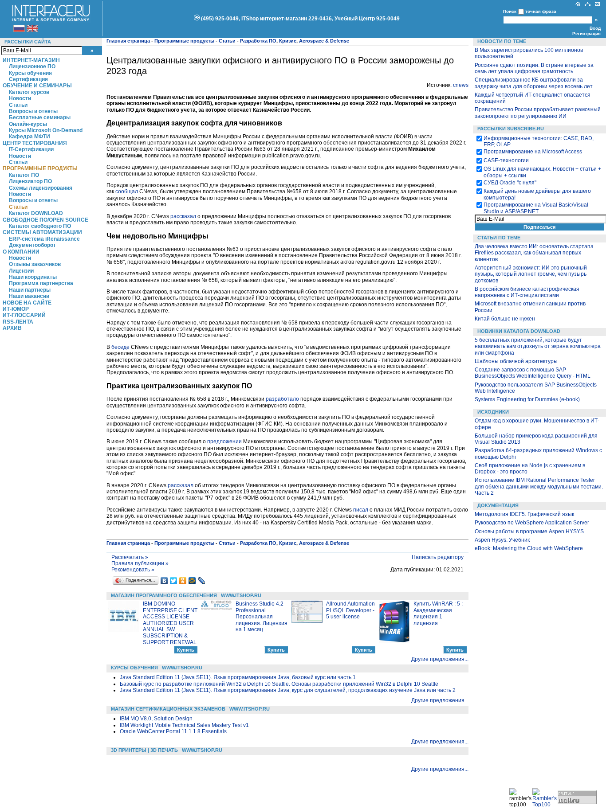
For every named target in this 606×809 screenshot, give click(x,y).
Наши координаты (33, 277)
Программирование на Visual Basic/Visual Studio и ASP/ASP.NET (536, 208)
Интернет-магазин (31, 60)
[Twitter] (173, 580)
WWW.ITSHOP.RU (241, 595)
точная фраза (540, 11)
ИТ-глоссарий (24, 315)
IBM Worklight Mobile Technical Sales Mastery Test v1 (184, 725)
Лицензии (21, 271)
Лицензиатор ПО (30, 181)
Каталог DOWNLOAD (36, 213)
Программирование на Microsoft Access (533, 152)
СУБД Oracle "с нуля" (510, 183)
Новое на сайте (27, 303)
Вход (595, 28)
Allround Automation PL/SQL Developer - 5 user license (350, 610)
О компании (21, 252)
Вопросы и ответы (33, 111)
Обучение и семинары (37, 85)
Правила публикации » (140, 563)
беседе (120, 347)
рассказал (183, 216)
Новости (20, 98)
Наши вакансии (29, 296)
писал (360, 510)
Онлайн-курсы (28, 124)
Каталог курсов (29, 92)
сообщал (126, 191)
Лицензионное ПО (32, 66)
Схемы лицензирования (40, 188)
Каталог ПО (24, 175)
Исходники (493, 411)
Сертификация (28, 79)
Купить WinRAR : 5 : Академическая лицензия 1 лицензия (438, 613)
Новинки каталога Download (518, 331)
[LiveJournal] (201, 580)
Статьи (18, 105)
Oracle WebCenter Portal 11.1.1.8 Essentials (173, 731)
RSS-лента (18, 322)
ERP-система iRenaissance (44, 239)
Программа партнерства (41, 283)
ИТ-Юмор (16, 309)
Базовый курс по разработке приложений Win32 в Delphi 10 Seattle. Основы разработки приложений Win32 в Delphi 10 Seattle (279, 684)
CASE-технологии (506, 160)
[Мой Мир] (192, 580)
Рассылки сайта (27, 41)
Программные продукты (40, 168)
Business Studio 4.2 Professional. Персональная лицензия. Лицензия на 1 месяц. (261, 617)
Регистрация (586, 33)
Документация (498, 505)
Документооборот (32, 245)
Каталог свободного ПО (40, 226)
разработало (282, 399)
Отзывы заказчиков (35, 264)
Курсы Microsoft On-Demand (46, 130)
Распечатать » (129, 557)
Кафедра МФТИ (29, 136)
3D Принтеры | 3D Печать (144, 750)
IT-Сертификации (31, 149)
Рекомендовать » (132, 570)
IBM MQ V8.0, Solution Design (156, 718)
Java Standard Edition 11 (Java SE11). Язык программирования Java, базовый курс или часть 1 (238, 677)
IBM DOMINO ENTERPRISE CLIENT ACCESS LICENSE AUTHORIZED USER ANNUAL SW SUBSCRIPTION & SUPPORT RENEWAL (170, 623)
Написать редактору (438, 557)
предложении (224, 441)
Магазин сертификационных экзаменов (168, 708)
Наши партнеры (30, 290)
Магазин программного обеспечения (164, 595)
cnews (460, 85)
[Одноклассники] (183, 580)
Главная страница (128, 40)
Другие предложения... (439, 659)
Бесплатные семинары (40, 117)
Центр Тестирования (35, 143)
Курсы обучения (30, 73)
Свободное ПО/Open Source (45, 220)
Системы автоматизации (42, 232)
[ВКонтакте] (164, 580)
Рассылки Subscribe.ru (510, 128)
